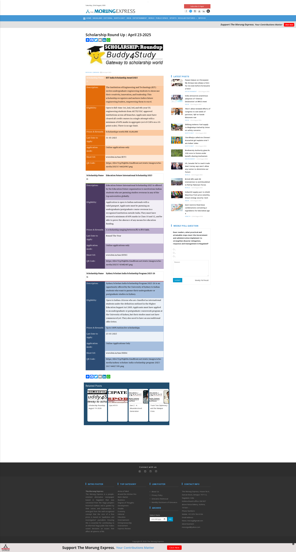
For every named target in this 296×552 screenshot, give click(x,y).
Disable (121, 508)
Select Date (155, 515)
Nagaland (97, 18)
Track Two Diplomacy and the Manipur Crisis (158, 408)
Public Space (162, 18)
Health (187, 216)
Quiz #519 (113, 405)
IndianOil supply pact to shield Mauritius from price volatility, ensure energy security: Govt (197, 195)
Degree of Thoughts (126, 502)
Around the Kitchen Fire (127, 494)
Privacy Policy (157, 495)
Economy (121, 511)
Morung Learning (92, 72)
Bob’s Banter (123, 497)
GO (170, 519)
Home (88, 18)
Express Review (124, 528)
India (129, 18)
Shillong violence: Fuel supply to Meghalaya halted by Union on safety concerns (197, 127)
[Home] (111, 11)
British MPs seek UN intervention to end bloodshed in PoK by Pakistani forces (197, 182)
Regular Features (186, 18)
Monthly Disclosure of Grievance (164, 502)
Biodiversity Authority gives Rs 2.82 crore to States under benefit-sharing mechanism (197, 153)
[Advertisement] (75, 284)
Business (121, 500)
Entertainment (140, 18)
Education (121, 517)
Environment (190, 159)
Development (123, 505)
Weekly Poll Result (202, 280)
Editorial (108, 18)
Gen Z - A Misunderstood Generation (136, 408)
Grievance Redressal (160, 499)
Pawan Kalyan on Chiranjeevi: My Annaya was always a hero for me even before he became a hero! (197, 84)
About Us (155, 491)
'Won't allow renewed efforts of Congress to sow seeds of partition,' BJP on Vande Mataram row (197, 113)
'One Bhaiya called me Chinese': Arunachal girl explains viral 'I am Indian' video (197, 140)
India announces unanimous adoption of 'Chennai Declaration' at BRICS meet (196, 99)
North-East (119, 18)
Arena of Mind (123, 491)
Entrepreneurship (125, 523)
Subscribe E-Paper (197, 6)
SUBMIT (177, 280)
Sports (173, 18)
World (151, 18)
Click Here (289, 25)
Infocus (202, 18)
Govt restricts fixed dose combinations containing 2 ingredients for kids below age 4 (197, 209)
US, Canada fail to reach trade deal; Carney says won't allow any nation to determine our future (197, 167)
